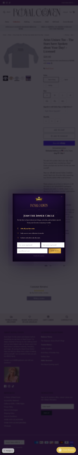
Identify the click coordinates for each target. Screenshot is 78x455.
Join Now (55, 251)
